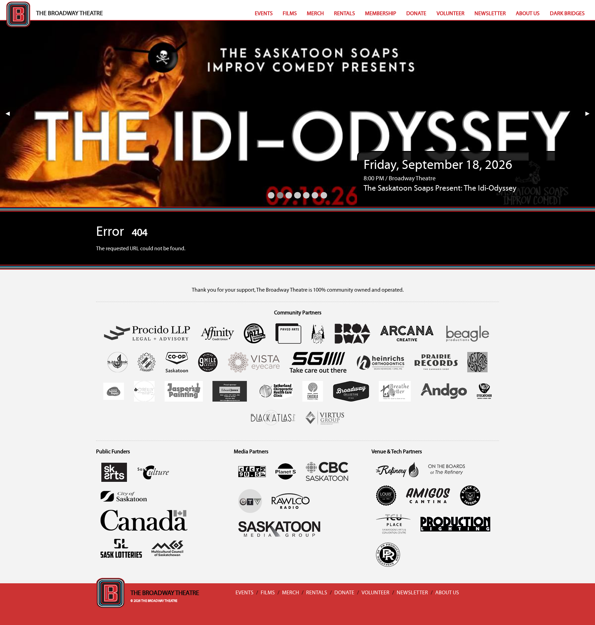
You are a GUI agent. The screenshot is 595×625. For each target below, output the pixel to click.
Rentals (344, 14)
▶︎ (590, 114)
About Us (528, 14)
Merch (315, 14)
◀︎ (10, 114)
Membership (380, 14)
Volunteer (450, 14)
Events (264, 14)
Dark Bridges (567, 14)
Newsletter (490, 14)
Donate (416, 14)
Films (290, 14)
